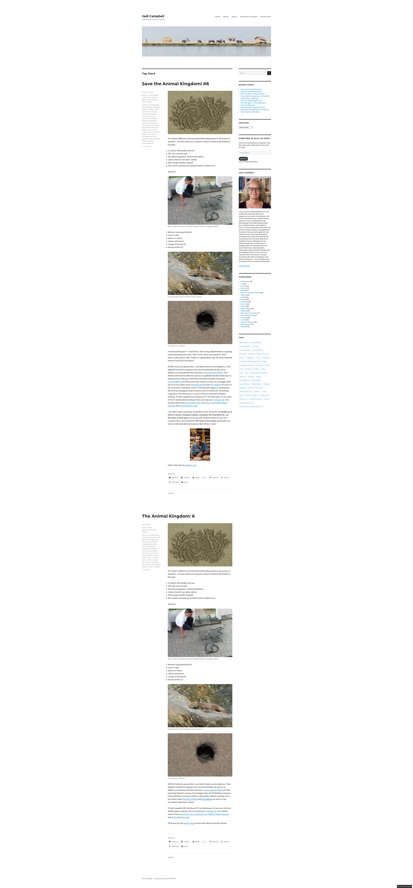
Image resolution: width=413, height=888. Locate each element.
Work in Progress (256, 399)
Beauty (144, 95)
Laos (241, 373)
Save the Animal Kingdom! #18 (251, 101)
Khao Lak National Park (150, 555)
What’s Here (265, 17)
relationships (255, 380)
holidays (256, 369)
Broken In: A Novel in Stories (250, 293)
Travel (144, 102)
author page (188, 823)
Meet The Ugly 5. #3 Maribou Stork (252, 94)
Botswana (243, 354)
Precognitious (244, 380)
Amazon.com (190, 465)
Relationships (146, 99)
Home (217, 17)
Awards (243, 286)
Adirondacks (244, 342)
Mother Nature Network (218, 814)
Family (144, 97)
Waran (144, 141)
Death (155, 95)
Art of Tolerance (245, 350)
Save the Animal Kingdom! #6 (175, 83)
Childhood (250, 357)
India (263, 369)
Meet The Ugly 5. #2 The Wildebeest (253, 103)
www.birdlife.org (175, 382)
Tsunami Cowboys (247, 322)
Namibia (251, 376)
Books (226, 17)
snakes (151, 139)
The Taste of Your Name (248, 313)
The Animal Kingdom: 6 (168, 516)
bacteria (157, 107)
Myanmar (243, 376)
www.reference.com (247, 403)
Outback (145, 132)
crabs (148, 112)
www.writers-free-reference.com (199, 403)
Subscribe (243, 159)
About (234, 17)
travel (241, 395)
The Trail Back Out (247, 315)
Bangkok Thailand (148, 109)
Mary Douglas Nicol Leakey (250, 112)
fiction (267, 365)
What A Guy (244, 399)
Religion (243, 311)
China (258, 357)
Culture (150, 95)
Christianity (266, 357)
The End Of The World (255, 388)
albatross (145, 105)
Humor (149, 97)
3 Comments (146, 146)
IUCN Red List (146, 125)
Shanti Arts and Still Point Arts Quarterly (254, 110)
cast (156, 109)
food (241, 369)
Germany (248, 369)
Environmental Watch (213, 373)
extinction (145, 123)
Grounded (244, 302)
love (246, 373)
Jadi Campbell (153, 16)
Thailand (157, 139)
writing (266, 399)
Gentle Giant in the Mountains (251, 89)
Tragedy (155, 99)
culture (144, 116)
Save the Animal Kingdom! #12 (251, 92)
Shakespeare (256, 384)
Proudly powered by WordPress (165, 879)
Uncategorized (245, 324)
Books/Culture (258, 350)
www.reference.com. (188, 406)
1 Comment (146, 570)
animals (255, 346)
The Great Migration (247, 105)
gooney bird (154, 123)
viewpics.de (219, 400)
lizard (149, 130)
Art (241, 284)
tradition (257, 391)
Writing (149, 102)
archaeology (244, 281)
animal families (154, 105)
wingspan (150, 141)
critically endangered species (250, 361)
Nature (155, 97)
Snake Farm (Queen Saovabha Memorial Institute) (149, 136)
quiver (151, 132)
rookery (156, 132)
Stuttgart (266, 384)
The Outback (215, 385)
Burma (242, 357)
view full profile (244, 266)
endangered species (149, 118)
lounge (154, 130)
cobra (144, 112)
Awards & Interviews (248, 17)
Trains (264, 391)
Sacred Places (245, 384)
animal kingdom (147, 107)
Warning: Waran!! (198, 385)
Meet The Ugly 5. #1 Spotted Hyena (252, 107)
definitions (151, 116)
